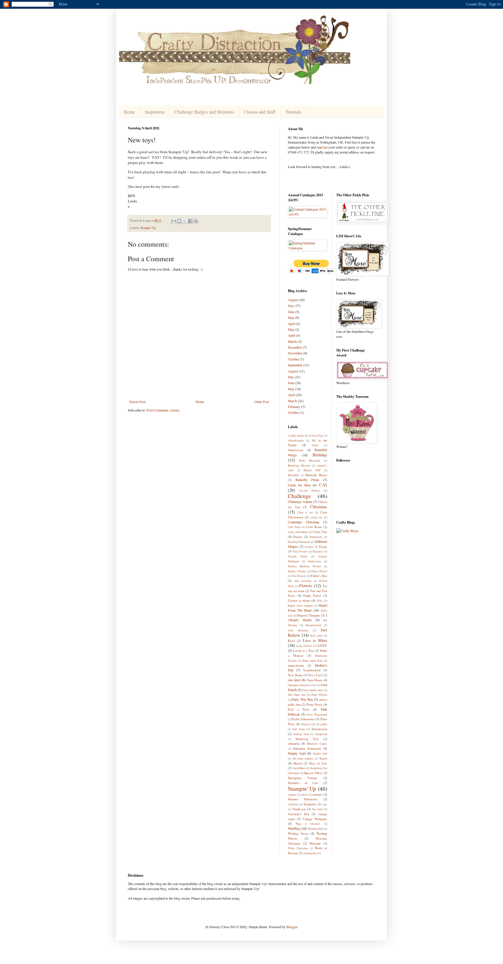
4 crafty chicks (296, 435)
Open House (315, 680)
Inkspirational (313, 625)
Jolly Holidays (298, 630)
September (295, 365)
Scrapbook (321, 734)
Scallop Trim (301, 734)
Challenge (299, 495)
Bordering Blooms (299, 465)
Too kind (317, 809)
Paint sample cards (312, 690)
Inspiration (154, 112)
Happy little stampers (300, 606)
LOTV (322, 645)
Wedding (294, 828)
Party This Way (302, 699)
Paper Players (319, 695)
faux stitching (303, 581)
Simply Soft (320, 753)
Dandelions (316, 537)
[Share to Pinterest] (196, 221)
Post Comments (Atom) (163, 410)
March (292, 341)
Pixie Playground (317, 714)
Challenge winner (300, 501)
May (291, 317)
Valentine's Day (298, 814)
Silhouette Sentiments (307, 748)
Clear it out (305, 512)
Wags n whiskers (307, 824)
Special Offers (313, 773)
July (291, 305)
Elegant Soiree (297, 556)
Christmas (318, 506)
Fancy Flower (319, 571)
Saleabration (319, 729)
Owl (313, 685)
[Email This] (174, 221)
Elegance (318, 551)
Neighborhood (311, 670)
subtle (304, 795)
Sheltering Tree (307, 739)
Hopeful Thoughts (308, 615)
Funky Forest (312, 596)
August (293, 299)
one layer (294, 679)
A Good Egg (316, 435)
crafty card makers (298, 532)
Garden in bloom (299, 600)
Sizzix (323, 758)
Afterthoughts (296, 440)
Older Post (261, 401)
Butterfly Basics (316, 475)
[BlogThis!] (179, 221)
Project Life (308, 724)
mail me (322, 147)
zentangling (310, 853)
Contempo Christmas (304, 522)
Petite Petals (315, 704)
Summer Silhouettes (303, 799)
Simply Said (297, 753)
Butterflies (294, 475)
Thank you (299, 809)
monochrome (296, 665)
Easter (323, 547)
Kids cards (316, 636)
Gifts (320, 601)
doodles (309, 547)
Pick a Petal (298, 709)
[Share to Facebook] (190, 221)
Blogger (291, 926)
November (295, 353)
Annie (314, 445)
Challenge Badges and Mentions (204, 112)
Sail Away (299, 729)
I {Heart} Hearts (307, 617)
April (291, 323)
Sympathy (310, 804)
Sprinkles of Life (303, 783)
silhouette (294, 743)
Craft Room (314, 527)
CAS (323, 485)
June (291, 311)
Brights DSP (312, 470)
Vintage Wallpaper (314, 819)
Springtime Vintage (302, 778)
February (294, 406)
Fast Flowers (299, 576)
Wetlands (315, 843)
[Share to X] (185, 221)
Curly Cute (320, 532)
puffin (323, 724)
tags (325, 804)
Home (129, 112)
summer (317, 794)
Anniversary (295, 450)
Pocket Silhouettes (303, 719)
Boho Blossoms (309, 460)
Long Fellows (304, 646)
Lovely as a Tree (303, 651)
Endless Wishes (297, 571)
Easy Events (300, 551)
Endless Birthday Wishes (304, 566)
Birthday (320, 455)
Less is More (315, 640)
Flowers (305, 585)
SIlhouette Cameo (317, 744)
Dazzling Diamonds (299, 542)
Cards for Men (299, 485)
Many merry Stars (312, 661)
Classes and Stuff (260, 112)
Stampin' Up (148, 228)
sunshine (293, 804)
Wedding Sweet (298, 833)
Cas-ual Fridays (309, 490)
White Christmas (298, 848)
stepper (292, 795)
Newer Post (137, 401)
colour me (316, 517)
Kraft (291, 641)
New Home (295, 675)
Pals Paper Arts (297, 695)
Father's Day (319, 576)
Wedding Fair (315, 829)
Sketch (297, 763)
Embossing (314, 561)
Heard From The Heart (307, 607)
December (295, 347)
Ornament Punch (297, 685)
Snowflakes (299, 768)
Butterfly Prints (307, 479)
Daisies (297, 537)
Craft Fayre (294, 527)
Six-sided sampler (303, 758)
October (293, 359)
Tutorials (293, 112)
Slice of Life (318, 763)
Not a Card (315, 675)
